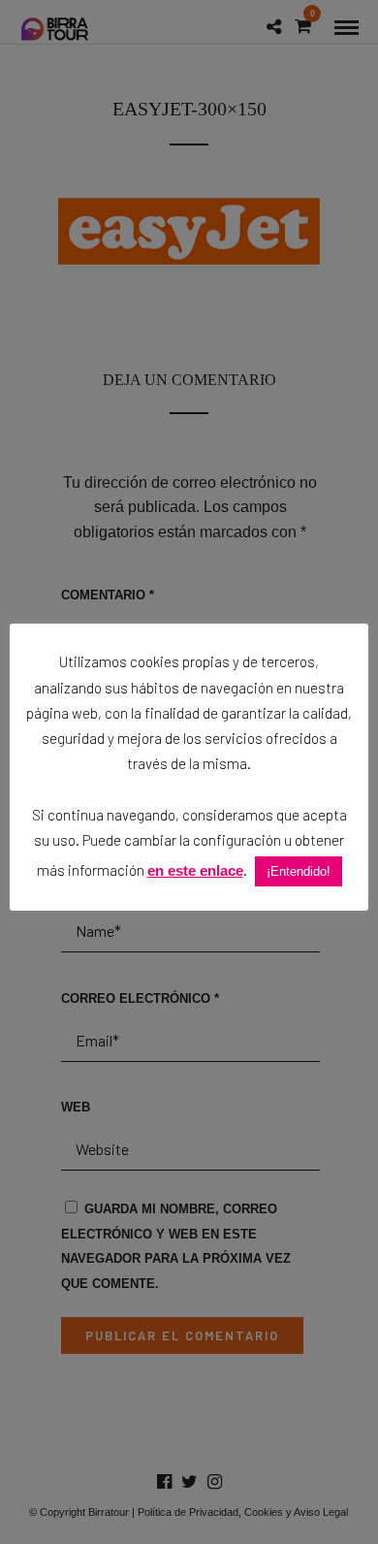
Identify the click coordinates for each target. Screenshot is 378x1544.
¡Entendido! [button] (299, 871)
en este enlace (195, 870)
